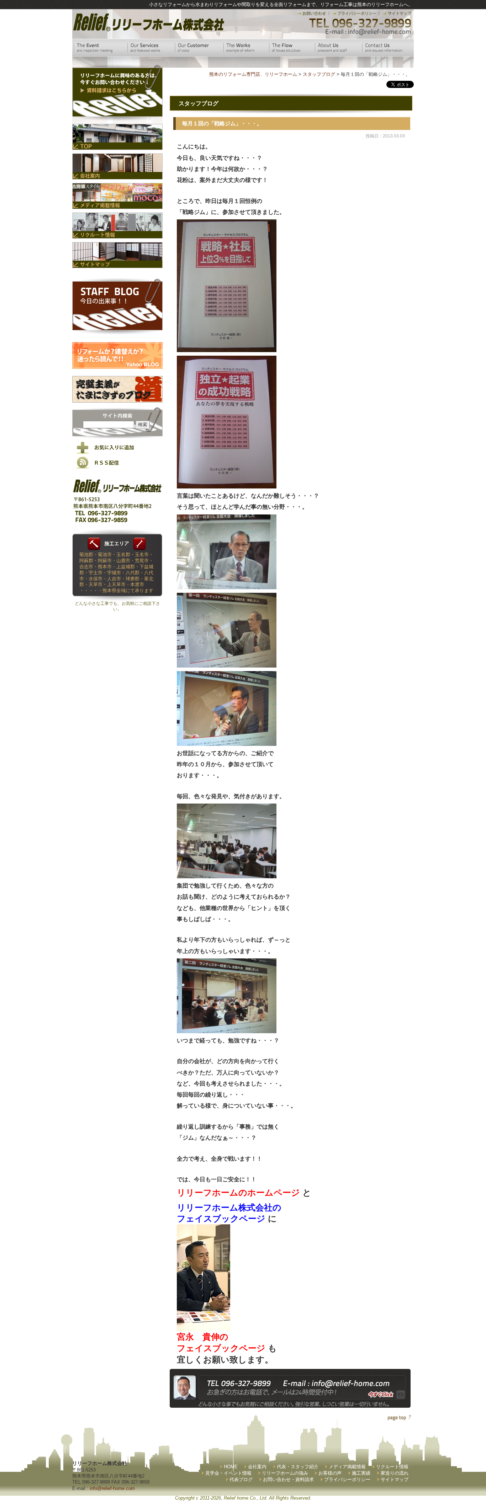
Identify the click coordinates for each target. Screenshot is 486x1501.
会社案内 (257, 1466)
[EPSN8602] (226, 485)
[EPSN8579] (226, 664)
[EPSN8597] (226, 349)
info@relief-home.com (112, 1488)
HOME (231, 1466)
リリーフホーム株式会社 (147, 22)
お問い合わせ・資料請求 (288, 1479)
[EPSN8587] (226, 1030)
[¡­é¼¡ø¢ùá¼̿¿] (203, 1325)
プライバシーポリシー (347, 1479)
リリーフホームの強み (285, 1473)
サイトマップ (394, 1479)
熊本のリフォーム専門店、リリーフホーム (253, 74)
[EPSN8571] (226, 586)
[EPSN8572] (226, 875)
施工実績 (361, 1473)
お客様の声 (330, 1473)
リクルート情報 (392, 1466)
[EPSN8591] (226, 742)
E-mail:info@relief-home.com (368, 32)
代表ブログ (241, 1479)
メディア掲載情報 (347, 1466)
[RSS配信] (117, 467)
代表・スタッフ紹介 (297, 1466)
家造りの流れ (394, 1473)
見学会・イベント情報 (228, 1473)
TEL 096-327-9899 (359, 23)
